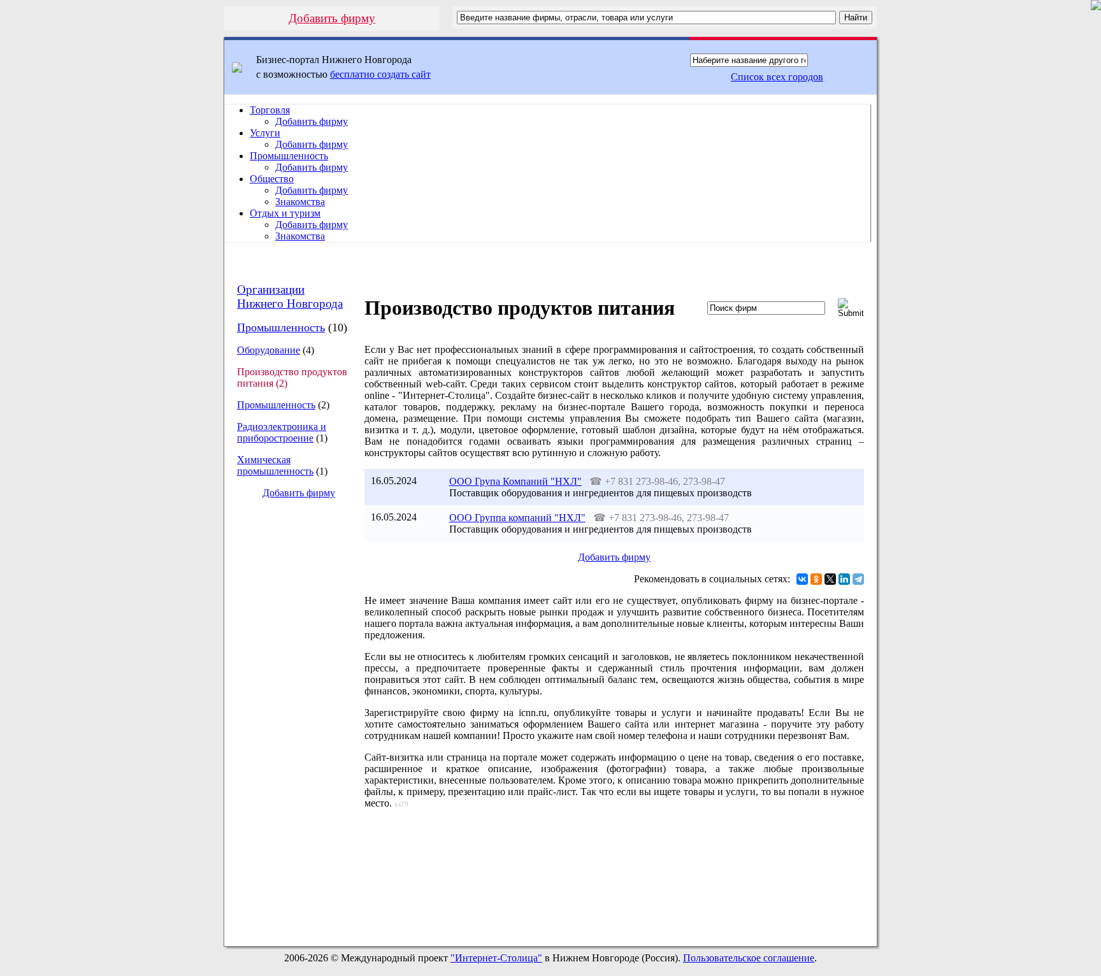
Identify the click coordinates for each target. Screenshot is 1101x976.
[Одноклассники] (816, 579)
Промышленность (289, 155)
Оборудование (268, 350)
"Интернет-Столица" (496, 957)
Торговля (270, 109)
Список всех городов (777, 76)
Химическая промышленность (275, 465)
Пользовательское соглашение (748, 957)
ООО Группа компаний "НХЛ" (517, 517)
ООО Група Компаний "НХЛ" (515, 481)
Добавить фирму (332, 18)
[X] (830, 579)
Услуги (265, 132)
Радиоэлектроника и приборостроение (281, 432)
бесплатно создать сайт (380, 74)
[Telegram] (858, 579)
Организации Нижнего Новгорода (290, 296)
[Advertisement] (289, 722)
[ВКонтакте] (802, 579)
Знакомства (300, 201)
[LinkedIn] (844, 579)
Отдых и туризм (285, 213)
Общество (272, 178)
